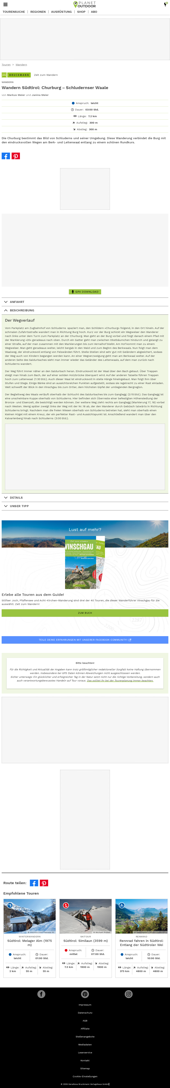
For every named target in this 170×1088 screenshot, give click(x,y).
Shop (81, 11)
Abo (94, 11)
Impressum (85, 1004)
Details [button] (16, 497)
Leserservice (85, 1052)
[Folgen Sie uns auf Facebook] (41, 994)
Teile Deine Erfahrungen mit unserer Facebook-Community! (83, 639)
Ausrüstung (61, 11)
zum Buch (85, 612)
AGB (85, 1020)
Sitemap (85, 1068)
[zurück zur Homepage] (84, 4)
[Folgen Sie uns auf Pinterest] (85, 994)
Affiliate (85, 1028)
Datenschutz (85, 1012)
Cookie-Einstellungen (85, 1076)
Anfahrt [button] (17, 302)
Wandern (21, 64)
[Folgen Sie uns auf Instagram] (129, 994)
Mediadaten (85, 1044)
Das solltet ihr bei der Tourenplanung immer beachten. (120, 680)
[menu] (5, 4)
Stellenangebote (85, 1036)
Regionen (38, 11)
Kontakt (85, 1060)
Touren (6, 64)
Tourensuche (14, 11)
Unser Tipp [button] (19, 506)
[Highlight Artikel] (165, 4)
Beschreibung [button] (22, 310)
